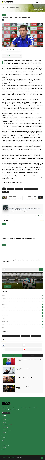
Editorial (3, 295)
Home (4, 444)
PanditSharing (4, 304)
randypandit (17, 206)
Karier (4, 449)
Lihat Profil (6, 215)
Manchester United (16, 335)
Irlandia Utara (5, 191)
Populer (12, 355)
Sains (3, 301)
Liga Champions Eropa (25, 335)
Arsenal (38, 335)
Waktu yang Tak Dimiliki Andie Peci (23, 368)
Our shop (7, 286)
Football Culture (5, 321)
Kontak (4, 447)
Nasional (3, 324)
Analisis (3, 318)
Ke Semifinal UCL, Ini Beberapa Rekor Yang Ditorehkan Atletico (18, 238)
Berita (3, 310)
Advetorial (4, 298)
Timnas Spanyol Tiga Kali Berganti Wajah (24, 377)
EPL (3, 335)
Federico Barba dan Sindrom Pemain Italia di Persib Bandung (28, 359)
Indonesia (8, 335)
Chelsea (33, 335)
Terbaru (3, 307)
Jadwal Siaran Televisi (6, 315)
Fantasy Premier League (6, 312)
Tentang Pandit (6, 445)
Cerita (4, 7)
